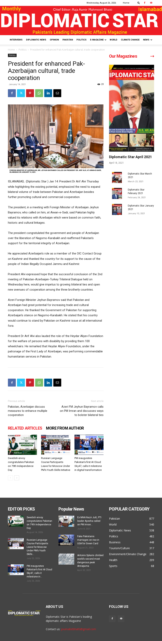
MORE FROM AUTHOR (65, 428)
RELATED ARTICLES (25, 428)
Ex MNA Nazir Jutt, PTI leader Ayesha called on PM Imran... (89, 521)
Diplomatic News (36, 39)
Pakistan (67, 39)
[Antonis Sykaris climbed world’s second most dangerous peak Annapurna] (66, 559)
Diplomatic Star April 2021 (130, 157)
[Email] (57, 93)
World (113, 39)
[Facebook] (145, 3)
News (146, 39)
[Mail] (151, 3)
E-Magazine (97, 39)
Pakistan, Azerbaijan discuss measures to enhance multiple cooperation (27, 411)
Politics (81, 39)
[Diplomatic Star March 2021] (117, 177)
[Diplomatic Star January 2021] (117, 209)
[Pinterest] (30, 93)
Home (126, 3)
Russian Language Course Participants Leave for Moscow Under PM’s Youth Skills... (37, 547)
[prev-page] (10, 477)
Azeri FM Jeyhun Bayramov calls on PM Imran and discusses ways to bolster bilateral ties (82, 411)
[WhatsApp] (39, 93)
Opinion (54, 39)
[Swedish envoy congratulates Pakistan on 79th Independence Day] (22, 445)
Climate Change (130, 39)
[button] (139, 2)
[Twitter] (21, 93)
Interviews (16, 39)
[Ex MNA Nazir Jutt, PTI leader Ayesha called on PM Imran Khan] (66, 521)
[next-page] (16, 477)
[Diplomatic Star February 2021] (117, 193)
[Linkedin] (48, 93)
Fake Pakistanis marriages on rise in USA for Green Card (88, 540)
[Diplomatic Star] (81, 20)
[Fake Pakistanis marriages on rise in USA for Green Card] (66, 540)
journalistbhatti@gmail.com (78, 629)
